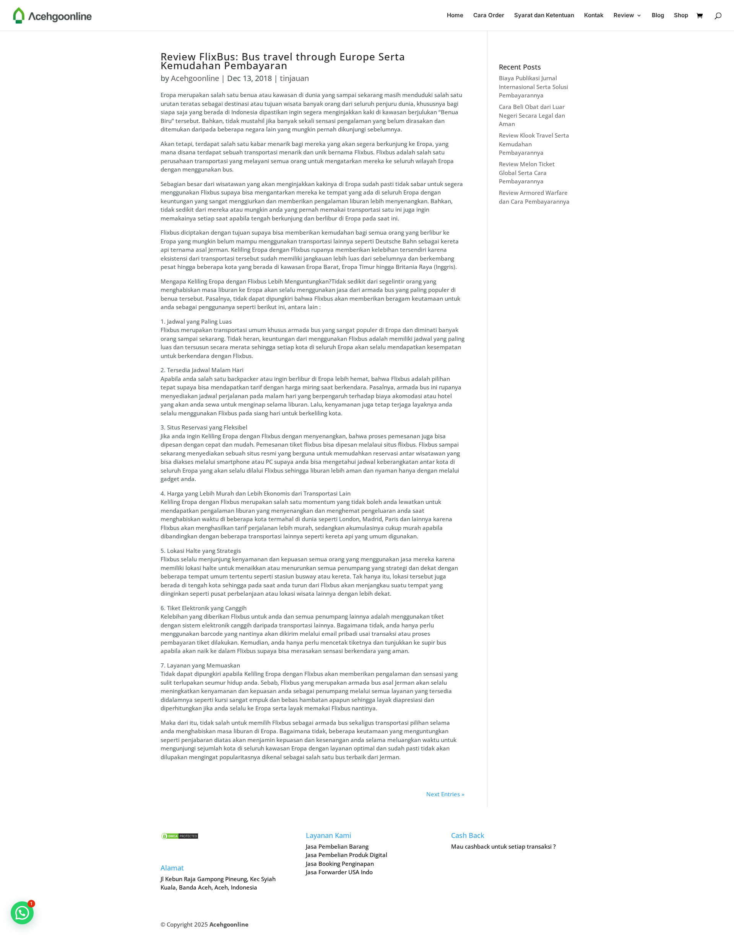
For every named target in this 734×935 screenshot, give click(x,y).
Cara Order (488, 16)
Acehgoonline (195, 78)
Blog (658, 16)
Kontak (594, 16)
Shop (681, 16)
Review (624, 16)
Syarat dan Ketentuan (544, 16)
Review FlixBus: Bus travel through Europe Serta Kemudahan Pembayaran (283, 61)
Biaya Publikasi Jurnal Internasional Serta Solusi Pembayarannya (533, 86)
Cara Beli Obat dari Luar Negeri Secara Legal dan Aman (532, 115)
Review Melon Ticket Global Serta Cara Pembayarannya (527, 172)
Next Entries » (445, 794)
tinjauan (294, 78)
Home (455, 16)
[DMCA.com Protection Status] (180, 837)
